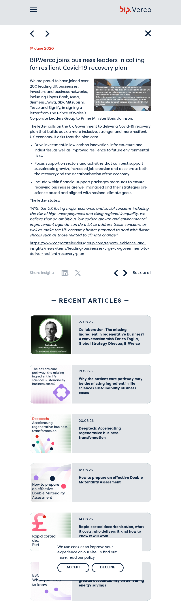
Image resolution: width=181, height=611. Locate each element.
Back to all (142, 273)
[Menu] (33, 9)
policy (89, 558)
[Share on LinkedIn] (65, 273)
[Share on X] (78, 273)
